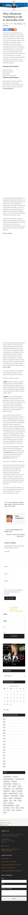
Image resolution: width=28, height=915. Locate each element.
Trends (12, 807)
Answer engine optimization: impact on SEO (11, 864)
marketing (10, 798)
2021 (4, 730)
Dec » (7, 709)
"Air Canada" (15, 776)
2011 (4, 758)
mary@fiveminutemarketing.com (11, 849)
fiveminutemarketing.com (13, 793)
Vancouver (22, 807)
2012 (4, 755)
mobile (15, 800)
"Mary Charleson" (7, 781)
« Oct (4, 709)
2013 (4, 752)
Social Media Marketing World (9, 805)
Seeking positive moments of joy (8, 861)
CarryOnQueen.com (7, 788)
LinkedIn (5, 798)
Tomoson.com (6, 458)
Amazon (5, 786)
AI (19, 783)
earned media (19, 791)
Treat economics (5, 858)
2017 (4, 741)
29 (7, 704)
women (13, 810)
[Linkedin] (10, 29)
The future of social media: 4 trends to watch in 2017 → (15, 535)
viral (4, 810)
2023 (4, 724)
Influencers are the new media (8, 867)
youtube (5, 812)
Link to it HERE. (6, 367)
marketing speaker (17, 798)
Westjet (8, 810)
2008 (4, 766)
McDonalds (6, 800)
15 (7, 698)
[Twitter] (7, 29)
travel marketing (6, 807)
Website (6, 581)
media (11, 800)
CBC (13, 788)
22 (7, 701)
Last (5, 632)
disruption (13, 791)
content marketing (19, 788)
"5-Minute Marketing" (7, 776)
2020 (4, 733)
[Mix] (15, 29)
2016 (4, 744)
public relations (8, 504)
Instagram (21, 795)
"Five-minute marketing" (20, 779)
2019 (4, 736)
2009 (4, 764)
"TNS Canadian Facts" (7, 783)
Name (6, 566)
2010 (4, 761)
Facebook (5, 793)
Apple (9, 786)
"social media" (14, 781)
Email (6, 573)
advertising (15, 783)
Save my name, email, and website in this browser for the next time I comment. (13, 591)
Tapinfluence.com (9, 452)
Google (21, 793)
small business (16, 504)
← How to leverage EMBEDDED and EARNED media (13, 530)
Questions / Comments (6, 888)
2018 (4, 738)
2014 (4, 750)
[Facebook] (4, 29)
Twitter (17, 807)
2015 (4, 747)
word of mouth (11, 506)
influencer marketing (14, 795)
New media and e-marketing (16, 502)
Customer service (7, 791)
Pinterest (19, 800)
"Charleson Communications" (9, 779)
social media (11, 803)
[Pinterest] (12, 29)
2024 (4, 722)
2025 (4, 719)
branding (19, 786)
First (5, 626)
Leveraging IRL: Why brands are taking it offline (11, 870)
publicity (5, 803)
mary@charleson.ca (7, 851)
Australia (14, 786)
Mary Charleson (18, 24)
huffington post (6, 795)
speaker (17, 805)
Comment (7, 551)
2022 (4, 727)
